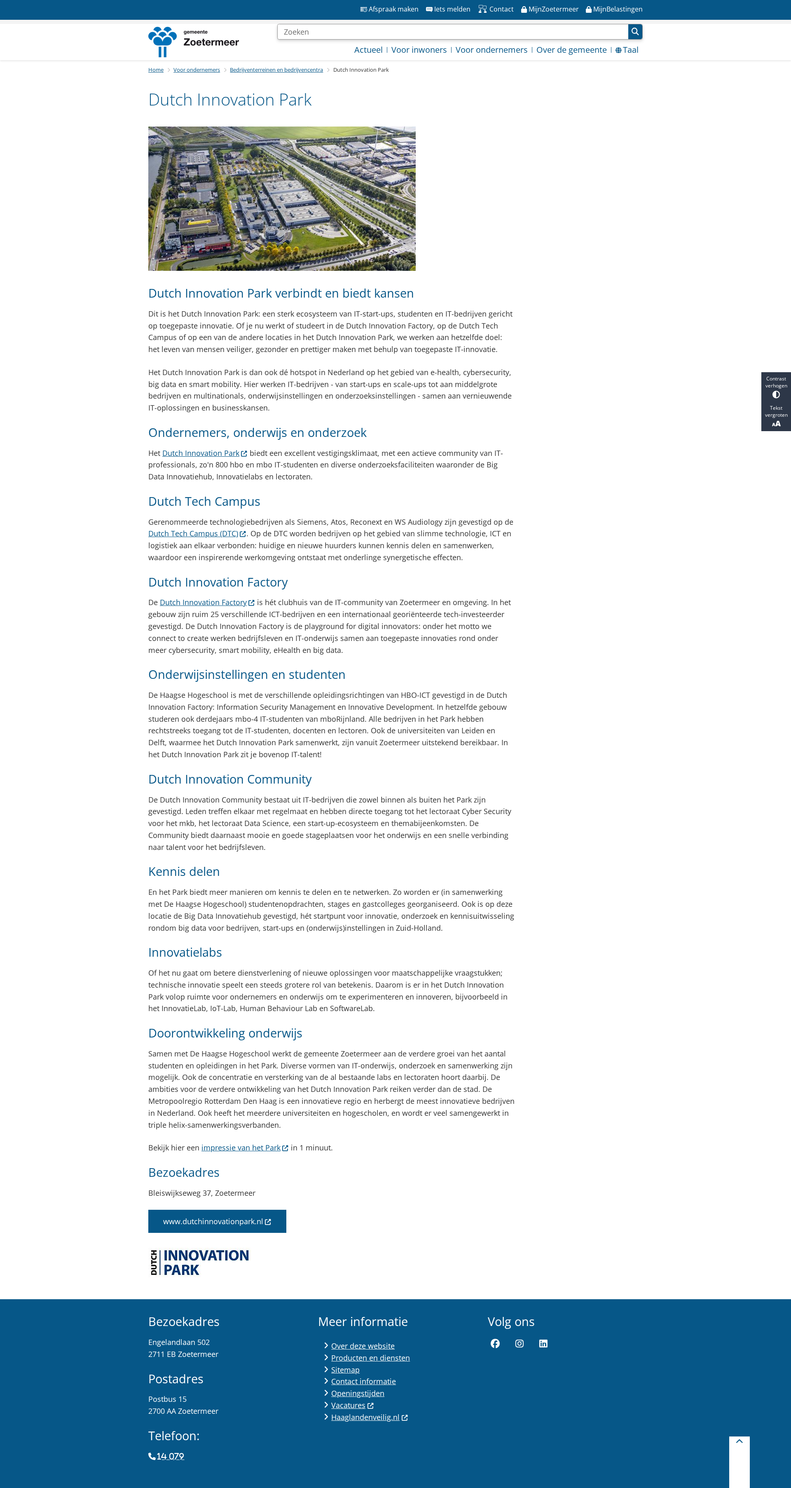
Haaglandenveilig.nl (365, 1417)
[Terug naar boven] (739, 1462)
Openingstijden (357, 1393)
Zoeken (635, 31)
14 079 (170, 1456)
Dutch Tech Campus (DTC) (193, 533)
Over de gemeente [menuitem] (571, 49)
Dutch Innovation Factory (203, 602)
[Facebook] (495, 1343)
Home (156, 69)
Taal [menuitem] (631, 49)
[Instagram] (519, 1343)
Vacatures (348, 1405)
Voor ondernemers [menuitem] (492, 49)
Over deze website (363, 1346)
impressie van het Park (241, 1147)
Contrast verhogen (776, 382)
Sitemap (345, 1370)
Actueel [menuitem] (368, 49)
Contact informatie (363, 1381)
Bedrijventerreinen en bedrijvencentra (276, 69)
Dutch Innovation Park (200, 453)
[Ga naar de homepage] (193, 42)
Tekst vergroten (776, 411)
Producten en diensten (370, 1358)
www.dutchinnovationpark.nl (213, 1221)
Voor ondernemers (196, 69)
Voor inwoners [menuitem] (419, 49)
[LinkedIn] (543, 1343)
